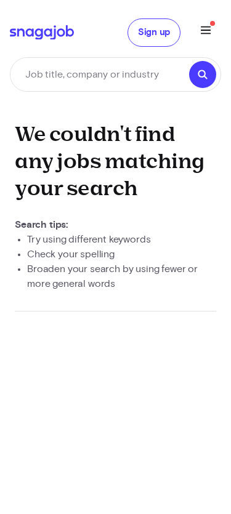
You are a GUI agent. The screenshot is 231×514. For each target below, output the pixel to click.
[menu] (205, 32)
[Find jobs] (202, 74)
